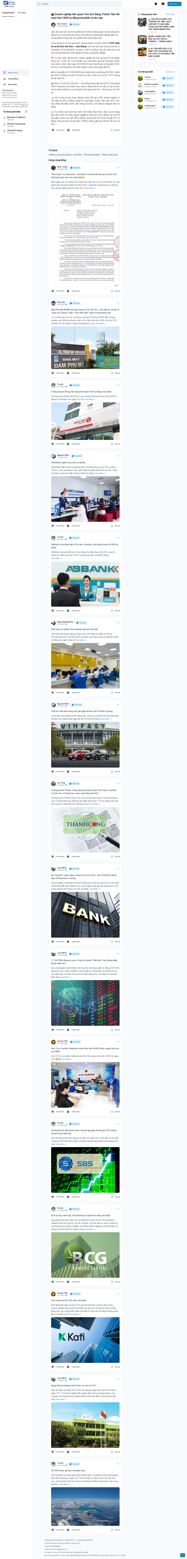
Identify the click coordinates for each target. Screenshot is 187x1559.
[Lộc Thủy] (53, 784)
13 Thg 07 (61, 1210)
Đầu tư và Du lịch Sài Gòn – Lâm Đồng (66, 154)
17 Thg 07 (61, 457)
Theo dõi (75, 24)
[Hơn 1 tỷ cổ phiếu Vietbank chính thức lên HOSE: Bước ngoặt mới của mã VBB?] (85, 1085)
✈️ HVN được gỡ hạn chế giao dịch (68, 1470)
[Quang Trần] (53, 1042)
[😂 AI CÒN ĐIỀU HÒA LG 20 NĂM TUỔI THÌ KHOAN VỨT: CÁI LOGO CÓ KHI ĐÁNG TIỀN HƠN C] (142, 53)
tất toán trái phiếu (92, 154)
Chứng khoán (8, 13)
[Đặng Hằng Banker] (53, 623)
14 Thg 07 (61, 955)
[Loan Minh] (53, 869)
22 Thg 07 (61, 169)
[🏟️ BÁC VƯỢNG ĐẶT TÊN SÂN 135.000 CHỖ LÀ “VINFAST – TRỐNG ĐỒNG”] (142, 40)
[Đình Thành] (53, 168)
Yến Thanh (62, 24)
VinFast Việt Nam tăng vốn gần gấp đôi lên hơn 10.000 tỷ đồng (82, 711)
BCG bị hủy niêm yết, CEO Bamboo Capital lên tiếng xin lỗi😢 (80, 1215)
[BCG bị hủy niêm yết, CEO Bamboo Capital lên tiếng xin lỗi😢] (85, 1255)
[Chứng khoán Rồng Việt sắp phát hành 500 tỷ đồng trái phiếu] (85, 421)
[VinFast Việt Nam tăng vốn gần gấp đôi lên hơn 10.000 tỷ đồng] (85, 745)
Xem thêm (89, 188)
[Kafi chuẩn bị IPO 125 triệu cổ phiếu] (85, 1340)
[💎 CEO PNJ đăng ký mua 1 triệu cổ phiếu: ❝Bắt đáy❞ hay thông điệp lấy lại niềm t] (85, 1003)
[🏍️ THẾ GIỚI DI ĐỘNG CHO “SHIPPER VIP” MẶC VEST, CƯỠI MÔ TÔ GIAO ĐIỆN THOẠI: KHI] (142, 25)
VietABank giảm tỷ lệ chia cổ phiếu (68, 462)
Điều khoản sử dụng (9, 95)
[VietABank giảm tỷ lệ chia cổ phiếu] (85, 499)
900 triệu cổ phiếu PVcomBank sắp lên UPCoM (74, 629)
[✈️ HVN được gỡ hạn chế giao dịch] (85, 1506)
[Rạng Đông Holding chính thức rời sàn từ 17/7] (85, 1425)
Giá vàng (22, 13)
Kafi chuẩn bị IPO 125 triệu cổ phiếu (68, 1300)
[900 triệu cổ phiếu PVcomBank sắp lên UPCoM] (85, 666)
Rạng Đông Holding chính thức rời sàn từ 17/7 (73, 1385)
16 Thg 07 (61, 539)
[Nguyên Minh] (53, 456)
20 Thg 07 (61, 304)
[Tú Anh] (53, 385)
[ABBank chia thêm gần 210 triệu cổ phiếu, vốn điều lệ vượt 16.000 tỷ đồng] (85, 584)
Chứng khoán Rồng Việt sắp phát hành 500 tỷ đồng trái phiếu (81, 391)
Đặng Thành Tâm (110, 154)
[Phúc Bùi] (53, 303)
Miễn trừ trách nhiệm (9, 93)
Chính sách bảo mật (9, 97)
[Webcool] (85, 139)
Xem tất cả (170, 72)
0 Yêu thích (60, 130)
